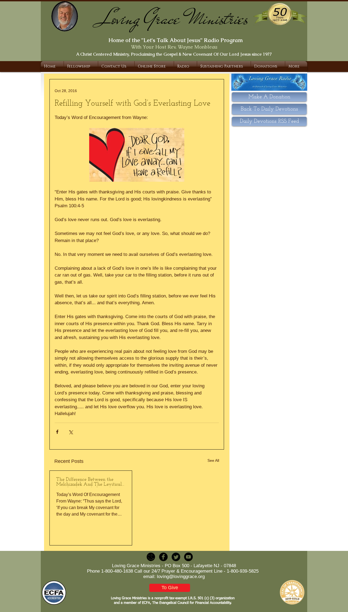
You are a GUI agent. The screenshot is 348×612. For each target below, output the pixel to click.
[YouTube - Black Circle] (188, 557)
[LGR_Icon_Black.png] (151, 557)
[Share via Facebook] (57, 431)
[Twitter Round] (176, 557)
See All (213, 460)
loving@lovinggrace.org (181, 576)
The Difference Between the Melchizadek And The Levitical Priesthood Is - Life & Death (89, 482)
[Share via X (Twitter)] (70, 431)
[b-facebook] (163, 557)
